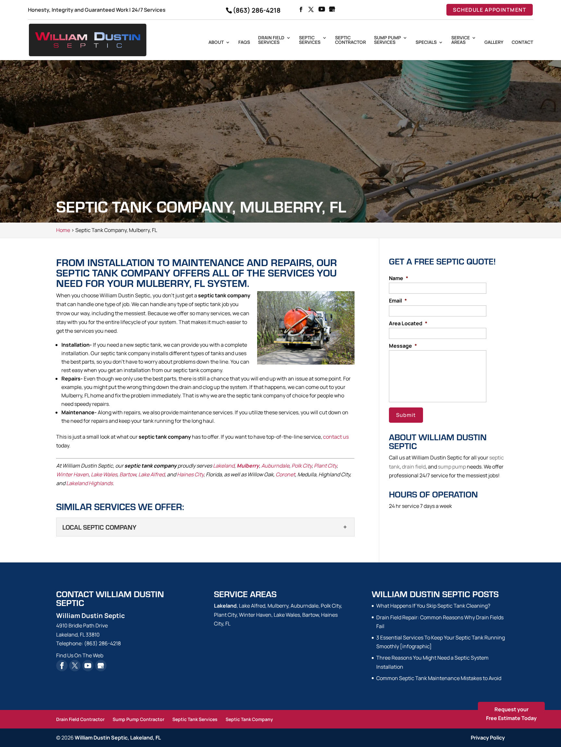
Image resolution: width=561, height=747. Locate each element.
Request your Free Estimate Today (511, 714)
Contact (522, 42)
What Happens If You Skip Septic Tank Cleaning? (433, 605)
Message (403, 345)
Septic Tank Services (195, 719)
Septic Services (309, 40)
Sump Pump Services (387, 40)
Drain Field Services (271, 40)
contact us (336, 436)
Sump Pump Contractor (138, 719)
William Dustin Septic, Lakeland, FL (118, 737)
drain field (414, 466)
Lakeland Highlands (89, 483)
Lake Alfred (151, 474)
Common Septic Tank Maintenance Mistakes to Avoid (438, 678)
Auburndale (275, 465)
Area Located (408, 323)
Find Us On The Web (79, 655)
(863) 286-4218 (256, 10)
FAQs (244, 42)
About (216, 42)
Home (63, 230)
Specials (426, 42)
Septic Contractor (350, 40)
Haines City (190, 474)
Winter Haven (72, 474)
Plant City (325, 465)
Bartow (127, 474)
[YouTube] (321, 9)
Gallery (494, 42)
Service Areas (460, 40)
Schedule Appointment (489, 9)
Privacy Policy (488, 737)
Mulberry (248, 465)
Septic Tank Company (249, 719)
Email (398, 300)
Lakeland (223, 465)
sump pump (452, 466)
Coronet (285, 474)
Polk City (302, 465)
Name (398, 278)
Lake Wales (104, 474)
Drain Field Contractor (80, 719)
